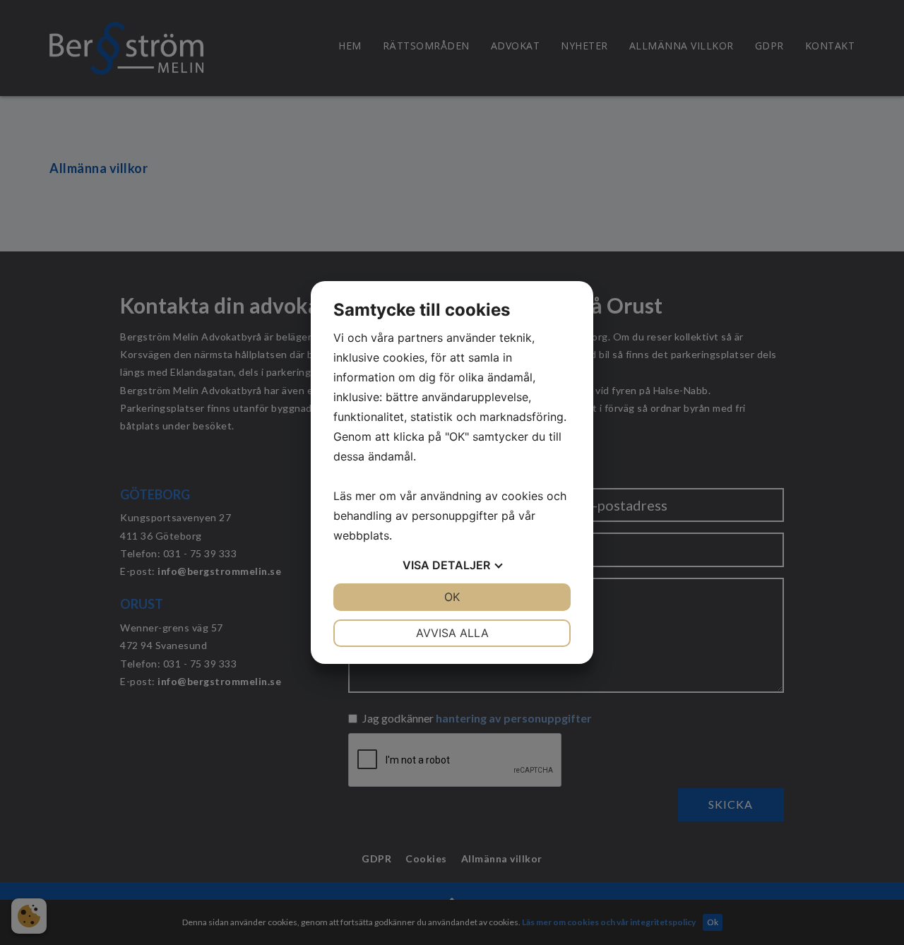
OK (452, 597)
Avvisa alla (452, 633)
